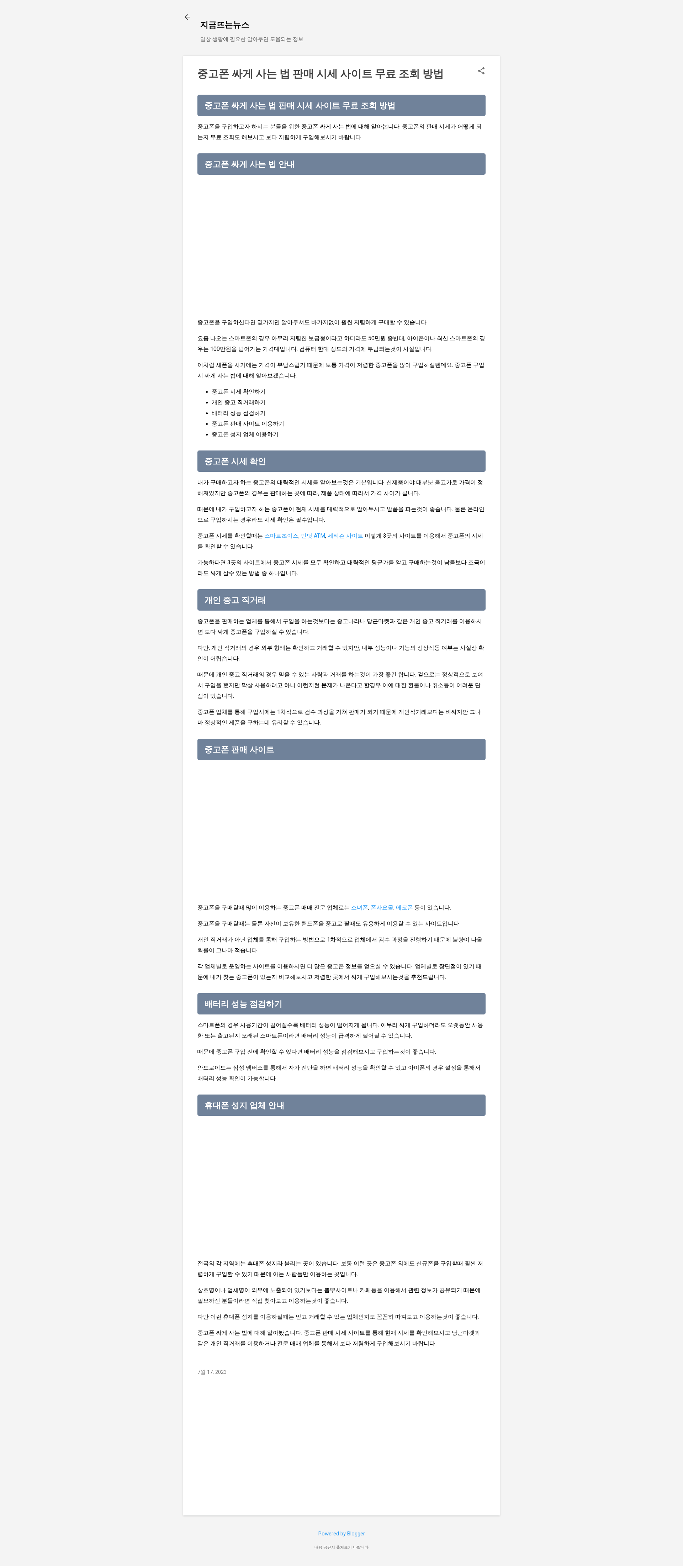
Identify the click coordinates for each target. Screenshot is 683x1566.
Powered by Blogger (341, 1533)
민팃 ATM (313, 535)
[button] (481, 72)
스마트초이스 (281, 535)
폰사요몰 (382, 907)
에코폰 (404, 907)
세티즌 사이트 (345, 535)
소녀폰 (359, 907)
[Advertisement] (341, 230)
